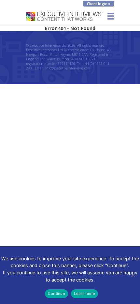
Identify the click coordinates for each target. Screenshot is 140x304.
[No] (133, 275)
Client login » (98, 3)
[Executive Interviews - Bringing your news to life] (64, 19)
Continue (56, 293)
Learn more (84, 293)
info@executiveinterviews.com (67, 68)
